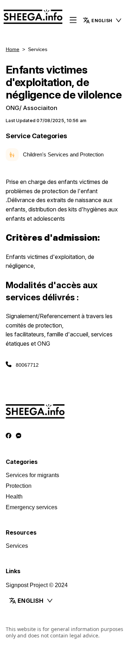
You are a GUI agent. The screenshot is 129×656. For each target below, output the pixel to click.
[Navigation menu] (73, 20)
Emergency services (31, 507)
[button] (102, 20)
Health (14, 497)
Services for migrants (32, 475)
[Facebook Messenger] (19, 436)
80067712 (27, 365)
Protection (19, 486)
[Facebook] (8, 436)
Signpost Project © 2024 (37, 585)
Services (17, 546)
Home (12, 49)
